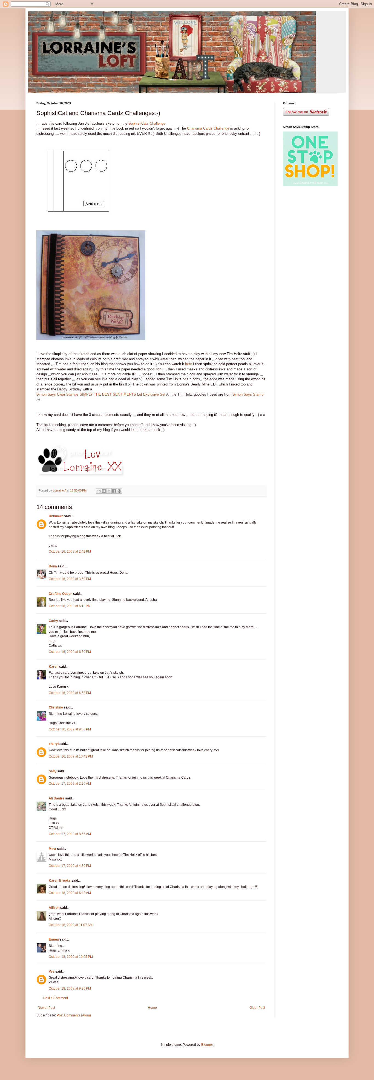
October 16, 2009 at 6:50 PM (70, 652)
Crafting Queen (60, 594)
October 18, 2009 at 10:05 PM (71, 957)
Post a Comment (55, 998)
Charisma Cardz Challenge (208, 128)
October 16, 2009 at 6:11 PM (70, 606)
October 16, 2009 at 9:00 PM (70, 729)
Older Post (257, 1008)
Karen (53, 666)
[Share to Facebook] (114, 491)
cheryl (54, 744)
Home (152, 1008)
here (188, 364)
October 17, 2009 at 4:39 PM (70, 866)
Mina (52, 849)
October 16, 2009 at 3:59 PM (70, 579)
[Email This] (98, 491)
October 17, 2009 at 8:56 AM (70, 834)
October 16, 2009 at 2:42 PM (70, 551)
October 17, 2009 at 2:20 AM (70, 783)
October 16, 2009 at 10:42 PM (71, 756)
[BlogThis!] (104, 491)
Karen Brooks (60, 880)
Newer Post (46, 1008)
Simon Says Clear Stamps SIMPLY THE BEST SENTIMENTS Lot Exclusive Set (100, 394)
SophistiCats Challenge (146, 123)
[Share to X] (109, 491)
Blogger (207, 1045)
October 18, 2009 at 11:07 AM (71, 925)
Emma (54, 939)
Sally (52, 771)
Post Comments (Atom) (74, 1015)
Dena (53, 566)
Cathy (53, 621)
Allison (54, 908)
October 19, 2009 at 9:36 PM (70, 988)
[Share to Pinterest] (119, 491)
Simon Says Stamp (247, 394)
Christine (56, 707)
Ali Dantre (56, 798)
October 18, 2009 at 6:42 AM (70, 893)
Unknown (56, 516)
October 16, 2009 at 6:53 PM (70, 693)
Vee (51, 971)
